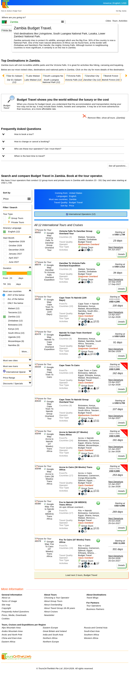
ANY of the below (16, 295)
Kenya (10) (13, 329)
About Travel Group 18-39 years (59, 608)
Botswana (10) (15, 325)
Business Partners (95, 609)
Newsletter (49, 615)
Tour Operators (93, 605)
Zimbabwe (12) (15, 320)
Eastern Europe (50, 627)
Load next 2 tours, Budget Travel (81, 575)
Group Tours (17, 218)
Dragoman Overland (88, 276)
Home (3, 11)
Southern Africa (91, 634)
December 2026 (16, 249)
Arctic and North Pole (12, 634)
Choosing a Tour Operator (56, 597)
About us (6, 597)
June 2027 (14, 262)
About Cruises (51, 611)
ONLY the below (15, 303)
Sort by (6, 193)
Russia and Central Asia (95, 627)
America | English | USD (114, 3)
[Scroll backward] (3, 76)
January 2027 (15, 254)
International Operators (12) (81, 214)
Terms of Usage (9, 601)
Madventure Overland (88, 244)
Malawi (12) (13, 308)
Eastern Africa (8, 641)
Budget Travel (17, 11)
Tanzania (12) (14, 312)
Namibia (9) (13, 345)
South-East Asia (92, 631)
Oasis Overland (85, 316)
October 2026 (15, 245)
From (5, 278)
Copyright (6, 608)
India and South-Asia (53, 634)
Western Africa (91, 638)
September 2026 (17, 241)
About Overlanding (53, 604)
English (14, 231)
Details (121, 254)
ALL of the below (16, 299)
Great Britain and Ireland (55, 631)
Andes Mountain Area (12, 631)
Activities (123, 21)
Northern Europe (51, 641)
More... (25, 351)
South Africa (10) (16, 333)
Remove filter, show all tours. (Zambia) (106, 118)
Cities (108, 21)
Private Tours (17, 222)
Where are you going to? (14, 17)
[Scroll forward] (126, 76)
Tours (115, 21)
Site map (6, 604)
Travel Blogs (92, 597)
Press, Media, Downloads (14, 615)
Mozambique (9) (16, 341)
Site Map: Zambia (121, 11)
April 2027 (14, 258)
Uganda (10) (14, 337)
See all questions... (118, 166)
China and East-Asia (12, 638)
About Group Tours (53, 601)
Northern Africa (50, 638)
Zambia (9, 11)
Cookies (6, 618)
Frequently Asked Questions (15, 611)
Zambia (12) (14, 316)
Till (4, 284)
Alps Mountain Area (11, 627)
